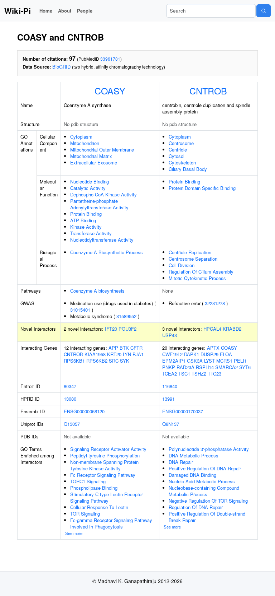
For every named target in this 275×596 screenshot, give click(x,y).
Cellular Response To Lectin (99, 507)
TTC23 (214, 373)
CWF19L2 (172, 354)
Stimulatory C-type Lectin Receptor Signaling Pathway (106, 497)
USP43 (169, 335)
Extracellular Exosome (93, 162)
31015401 (80, 309)
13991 (168, 398)
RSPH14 (205, 367)
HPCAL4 (212, 328)
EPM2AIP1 (173, 360)
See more (73, 533)
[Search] (263, 10)
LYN (127, 354)
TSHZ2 (199, 373)
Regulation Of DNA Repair (196, 507)
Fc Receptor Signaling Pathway (102, 474)
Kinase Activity (86, 226)
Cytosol (176, 156)
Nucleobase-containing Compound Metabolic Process (204, 491)
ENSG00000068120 (84, 411)
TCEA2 (169, 373)
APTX (213, 347)
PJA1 (138, 354)
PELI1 (240, 360)
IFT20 (111, 328)
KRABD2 (232, 328)
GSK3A (195, 360)
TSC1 (184, 373)
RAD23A (185, 367)
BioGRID (61, 66)
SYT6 (245, 367)
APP (113, 347)
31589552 (126, 316)
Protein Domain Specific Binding (202, 188)
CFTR (136, 347)
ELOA (226, 354)
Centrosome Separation (193, 258)
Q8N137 (170, 423)
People (84, 10)
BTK (124, 347)
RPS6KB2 (96, 360)
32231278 (215, 303)
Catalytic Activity (88, 188)
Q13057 (72, 423)
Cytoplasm (81, 136)
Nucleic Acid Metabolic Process (202, 481)
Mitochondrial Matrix (91, 156)
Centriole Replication (190, 252)
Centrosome (181, 143)
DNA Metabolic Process (193, 455)
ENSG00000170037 (182, 411)
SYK (124, 360)
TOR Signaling (85, 513)
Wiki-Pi (17, 11)
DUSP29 (209, 354)
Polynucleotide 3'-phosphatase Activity (209, 449)
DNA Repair (181, 461)
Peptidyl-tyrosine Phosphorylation (105, 455)
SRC (114, 360)
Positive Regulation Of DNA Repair (205, 468)
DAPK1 (191, 354)
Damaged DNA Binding (192, 474)
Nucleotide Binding (89, 181)
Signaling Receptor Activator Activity (108, 449)
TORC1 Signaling (88, 481)
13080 (70, 398)
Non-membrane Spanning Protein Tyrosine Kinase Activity (104, 465)
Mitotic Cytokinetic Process (197, 278)
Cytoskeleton (182, 162)
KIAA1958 (95, 354)
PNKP (168, 367)
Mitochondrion (84, 143)
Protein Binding (86, 213)
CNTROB (208, 90)
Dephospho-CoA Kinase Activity (103, 194)
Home (45, 10)
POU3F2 (127, 328)
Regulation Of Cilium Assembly (201, 271)
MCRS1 (224, 360)
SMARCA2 (226, 367)
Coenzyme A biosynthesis (97, 290)
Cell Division (181, 265)
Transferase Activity (91, 233)
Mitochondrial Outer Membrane (102, 149)
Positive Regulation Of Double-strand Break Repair (207, 516)
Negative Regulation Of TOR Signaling (208, 500)
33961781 (110, 59)
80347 (70, 386)
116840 (169, 386)
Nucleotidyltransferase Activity (102, 239)
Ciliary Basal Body (188, 169)
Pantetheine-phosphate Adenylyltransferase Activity (99, 204)
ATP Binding (83, 220)
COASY (110, 90)
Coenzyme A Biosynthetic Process (106, 252)
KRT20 (114, 354)
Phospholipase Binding (93, 487)
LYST (209, 360)
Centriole (178, 149)
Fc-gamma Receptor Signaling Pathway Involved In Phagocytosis (111, 523)
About (64, 10)
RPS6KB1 (74, 360)
